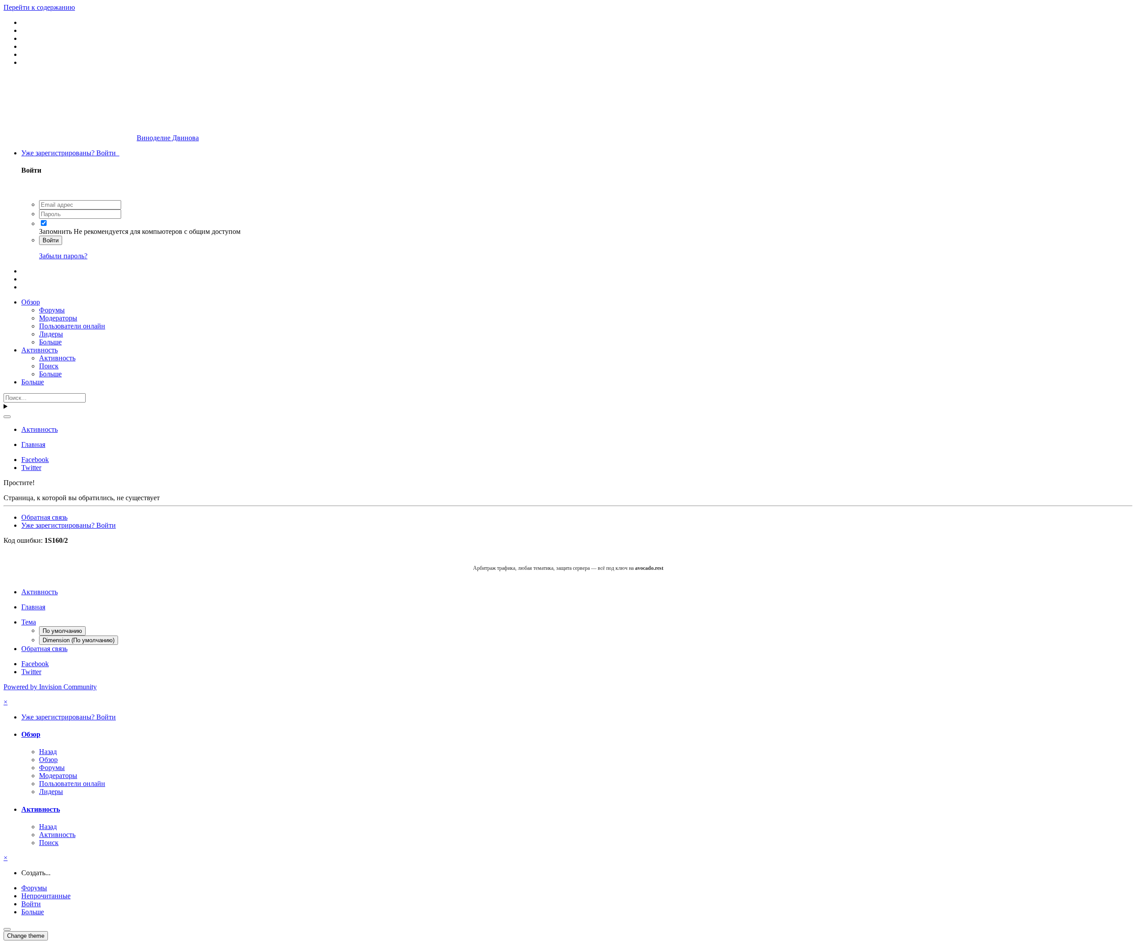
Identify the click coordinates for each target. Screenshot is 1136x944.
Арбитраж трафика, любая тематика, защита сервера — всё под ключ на (568, 568)
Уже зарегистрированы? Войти (70, 153)
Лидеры (51, 334)
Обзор (30, 302)
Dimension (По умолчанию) (78, 640)
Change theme (25, 935)
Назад (48, 751)
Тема (28, 622)
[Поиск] (7, 416)
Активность (39, 350)
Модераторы (58, 318)
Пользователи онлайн (72, 326)
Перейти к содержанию (39, 7)
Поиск (49, 366)
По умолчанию (62, 631)
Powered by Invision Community (50, 687)
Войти (51, 240)
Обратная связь (44, 517)
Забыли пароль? (63, 256)
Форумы (52, 310)
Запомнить (55, 231)
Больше (50, 342)
